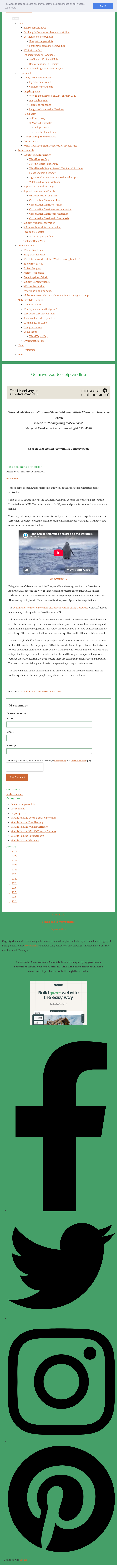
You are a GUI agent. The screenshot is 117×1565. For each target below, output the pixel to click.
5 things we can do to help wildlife (47, 46)
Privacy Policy (60, 761)
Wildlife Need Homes (35, 250)
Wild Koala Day (37, 118)
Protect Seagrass (32, 268)
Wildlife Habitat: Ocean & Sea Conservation (41, 691)
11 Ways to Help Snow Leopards (40, 136)
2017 (14, 892)
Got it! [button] (103, 6)
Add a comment (14, 794)
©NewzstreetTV (58, 579)
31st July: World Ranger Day (43, 164)
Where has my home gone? (38, 291)
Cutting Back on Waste (36, 322)
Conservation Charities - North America (50, 209)
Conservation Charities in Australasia (49, 218)
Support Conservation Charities (40, 191)
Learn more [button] (10, 8)
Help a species (18, 813)
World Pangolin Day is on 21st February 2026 (52, 95)
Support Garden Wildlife (37, 282)
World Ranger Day (39, 159)
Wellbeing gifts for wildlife (43, 59)
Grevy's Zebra (31, 141)
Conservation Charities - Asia (44, 200)
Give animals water (34, 232)
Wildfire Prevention (34, 286)
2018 (14, 887)
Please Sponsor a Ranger (42, 173)
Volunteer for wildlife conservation (42, 227)
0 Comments (12, 479)
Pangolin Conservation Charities (46, 109)
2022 (14, 869)
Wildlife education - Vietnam (44, 182)
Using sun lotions (33, 327)
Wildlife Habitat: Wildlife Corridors (29, 826)
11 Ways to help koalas (40, 123)
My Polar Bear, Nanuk (40, 82)
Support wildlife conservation (39, 223)
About (21, 345)
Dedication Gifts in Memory (43, 64)
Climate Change (32, 304)
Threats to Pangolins (40, 105)
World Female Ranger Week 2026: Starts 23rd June (56, 168)
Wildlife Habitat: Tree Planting (27, 822)
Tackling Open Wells (34, 241)
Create (23, 1559)
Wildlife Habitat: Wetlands (25, 840)
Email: (10, 732)
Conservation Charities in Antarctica (48, 213)
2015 (14, 901)
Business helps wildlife (23, 804)
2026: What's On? (33, 50)
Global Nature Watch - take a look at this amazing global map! (56, 295)
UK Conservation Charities (43, 195)
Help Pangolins (32, 91)
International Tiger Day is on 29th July (43, 68)
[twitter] (61, 1318)
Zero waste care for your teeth (39, 313)
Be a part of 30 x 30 (33, 263)
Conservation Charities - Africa (45, 204)
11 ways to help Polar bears (38, 77)
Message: (11, 745)
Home (21, 23)
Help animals (25, 73)
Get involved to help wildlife (38, 36)
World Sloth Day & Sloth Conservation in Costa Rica (50, 145)
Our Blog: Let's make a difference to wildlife (46, 32)
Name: (10, 718)
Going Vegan (30, 331)
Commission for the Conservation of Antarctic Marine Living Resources (50, 607)
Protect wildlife (26, 150)
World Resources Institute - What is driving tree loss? (52, 259)
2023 (14, 865)
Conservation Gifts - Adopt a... (39, 55)
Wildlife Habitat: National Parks (27, 836)
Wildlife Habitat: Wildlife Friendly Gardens (33, 831)
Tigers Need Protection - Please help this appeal (54, 177)
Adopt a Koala (42, 127)
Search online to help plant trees (41, 318)
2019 (14, 883)
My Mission (30, 350)
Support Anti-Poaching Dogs (39, 186)
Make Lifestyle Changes (30, 300)
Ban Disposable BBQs (35, 27)
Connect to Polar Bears (41, 86)
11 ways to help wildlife (41, 41)
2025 (14, 856)
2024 (14, 860)
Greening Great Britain (36, 277)
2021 (14, 874)
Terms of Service (78, 761)
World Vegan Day (38, 336)
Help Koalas (30, 114)
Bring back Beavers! (34, 254)
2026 (14, 851)
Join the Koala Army (45, 132)
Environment (18, 808)
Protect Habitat (26, 245)
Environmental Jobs (34, 341)
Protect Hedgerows (34, 272)
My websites (58, 929)
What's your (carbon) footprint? (40, 309)
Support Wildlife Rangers (37, 154)
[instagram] (61, 1441)
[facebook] (61, 1210)
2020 (14, 878)
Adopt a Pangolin (38, 100)
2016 (14, 897)
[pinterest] (61, 1553)
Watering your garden (41, 236)
